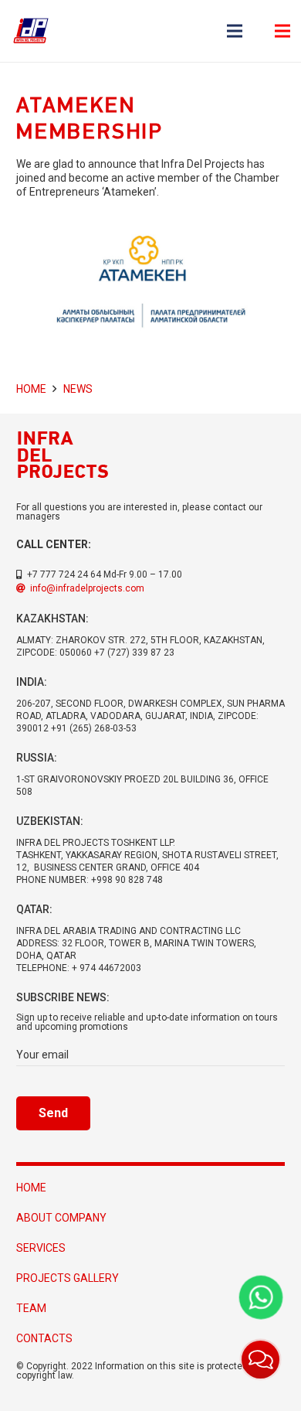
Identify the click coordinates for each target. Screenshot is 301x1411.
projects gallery (67, 1278)
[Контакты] (260, 1360)
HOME (31, 1187)
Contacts (44, 1338)
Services (41, 1248)
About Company (61, 1218)
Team (31, 1308)
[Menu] (234, 31)
